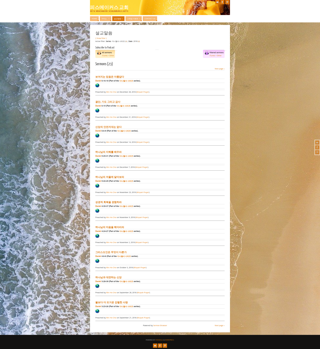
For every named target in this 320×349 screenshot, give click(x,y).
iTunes (105, 55)
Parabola (159, 340)
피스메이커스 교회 (109, 7)
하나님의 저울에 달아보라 (109, 177)
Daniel (98, 80)
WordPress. (169, 340)
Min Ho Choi (111, 92)
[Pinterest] (317, 152)
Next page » (220, 68)
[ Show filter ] (101, 38)
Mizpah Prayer (143, 92)
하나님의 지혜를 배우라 (108, 152)
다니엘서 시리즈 (126, 80)
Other (111, 55)
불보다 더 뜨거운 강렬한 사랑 (111, 302)
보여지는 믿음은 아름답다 (109, 76)
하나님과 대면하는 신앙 (108, 277)
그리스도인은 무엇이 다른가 (111, 252)
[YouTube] (317, 142)
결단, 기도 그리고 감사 (107, 101)
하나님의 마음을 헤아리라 (109, 227)
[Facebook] (317, 147)
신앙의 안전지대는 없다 (108, 127)
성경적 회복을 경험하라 (108, 202)
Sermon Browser (160, 325)
